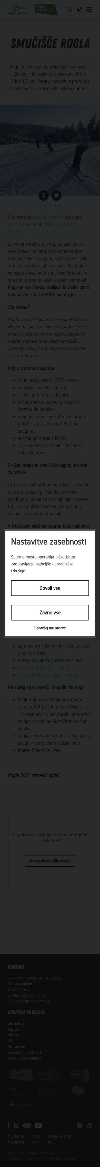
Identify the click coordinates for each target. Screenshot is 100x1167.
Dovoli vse (50, 588)
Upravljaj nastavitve (50, 628)
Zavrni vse (50, 613)
